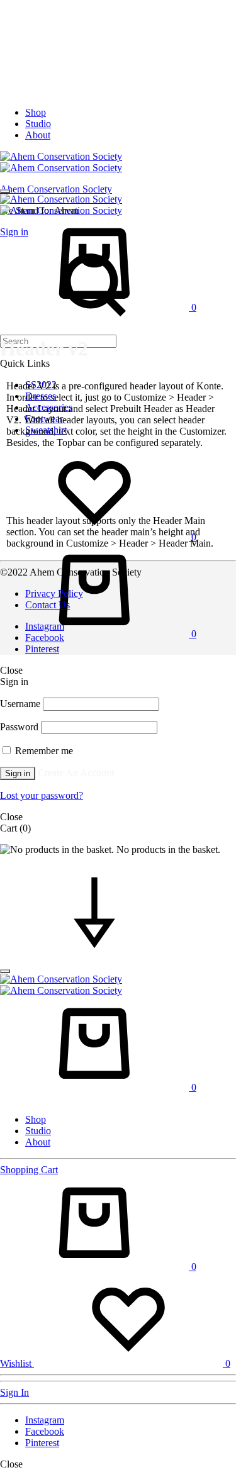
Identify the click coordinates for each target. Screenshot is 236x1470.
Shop (35, 112)
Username (20, 703)
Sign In (14, 1392)
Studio (38, 123)
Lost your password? (41, 795)
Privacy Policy (54, 593)
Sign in (17, 773)
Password (19, 726)
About (37, 135)
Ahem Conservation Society (56, 189)
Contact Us (47, 604)
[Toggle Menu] (5, 191)
